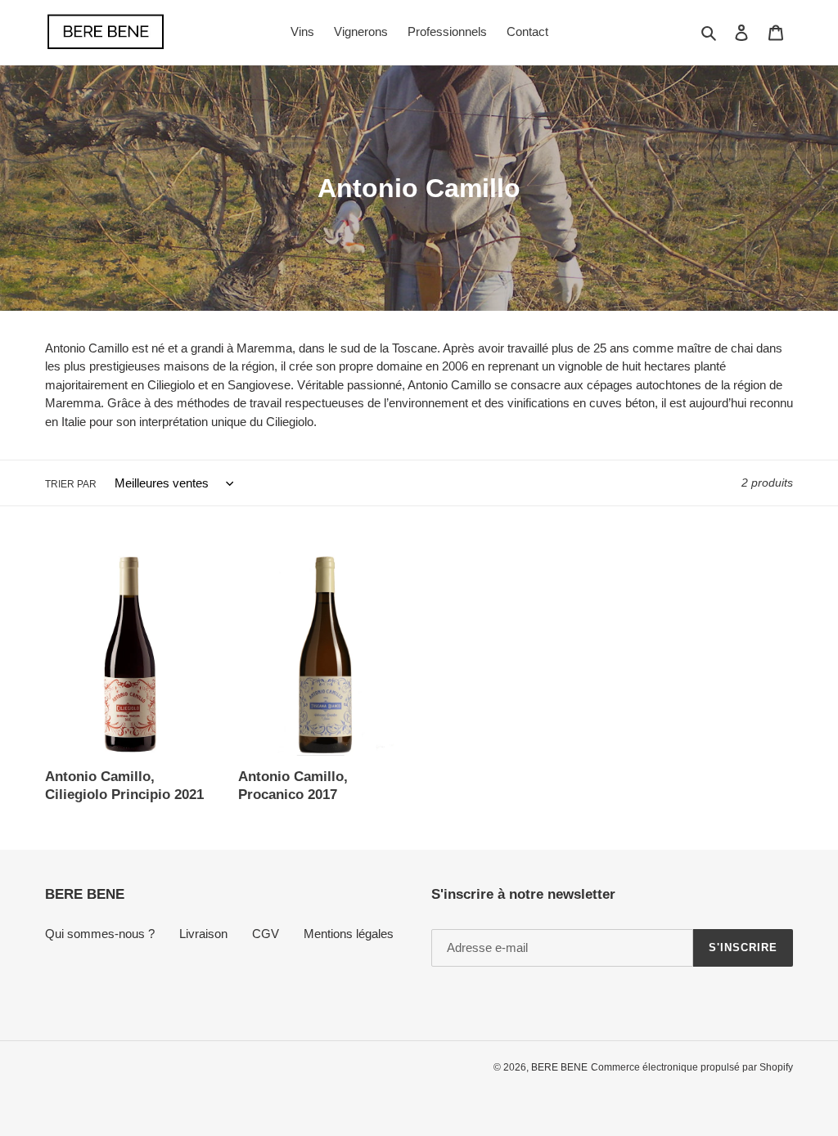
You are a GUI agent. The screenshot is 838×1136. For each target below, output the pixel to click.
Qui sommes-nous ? (100, 934)
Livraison (203, 934)
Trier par (71, 484)
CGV (265, 934)
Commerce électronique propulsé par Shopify (692, 1067)
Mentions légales (349, 934)
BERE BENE (559, 1067)
